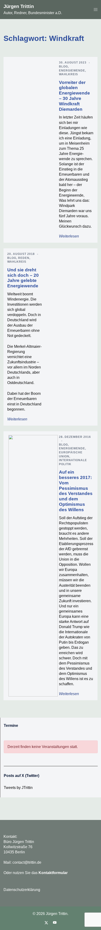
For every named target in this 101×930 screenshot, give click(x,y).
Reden (23, 258)
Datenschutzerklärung (22, 890)
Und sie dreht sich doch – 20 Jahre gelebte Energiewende (23, 277)
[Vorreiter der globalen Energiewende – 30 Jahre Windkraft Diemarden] (33, 150)
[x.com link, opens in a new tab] (46, 923)
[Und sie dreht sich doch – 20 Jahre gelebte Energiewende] (68, 337)
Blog (63, 66)
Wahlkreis (68, 74)
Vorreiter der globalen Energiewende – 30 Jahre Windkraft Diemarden (74, 96)
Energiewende (72, 70)
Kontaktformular (53, 873)
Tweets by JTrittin (18, 788)
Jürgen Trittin (19, 6)
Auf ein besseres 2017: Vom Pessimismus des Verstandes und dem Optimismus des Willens (76, 491)
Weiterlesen (69, 236)
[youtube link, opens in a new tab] (55, 923)
